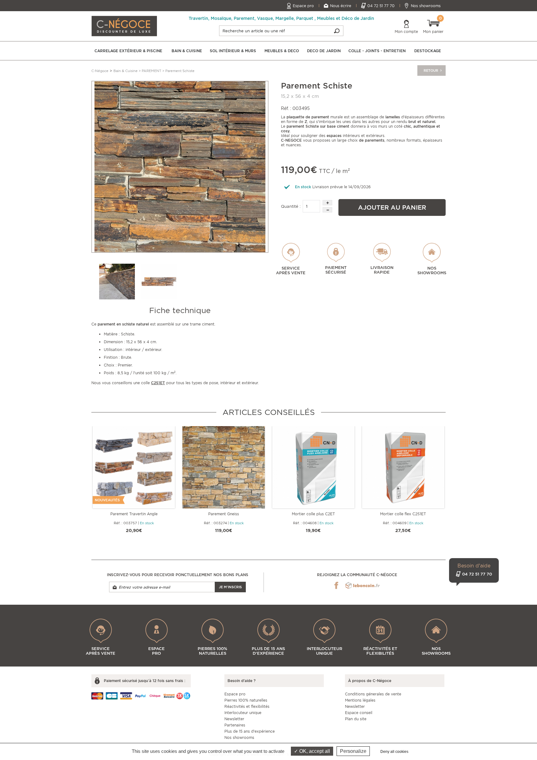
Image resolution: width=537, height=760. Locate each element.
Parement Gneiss (223, 514)
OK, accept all (314, 751)
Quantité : (291, 206)
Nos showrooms (426, 5)
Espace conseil (358, 712)
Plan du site (355, 719)
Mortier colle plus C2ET (313, 514)
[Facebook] (336, 585)
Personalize (353, 751)
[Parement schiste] (159, 281)
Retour (431, 70)
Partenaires (234, 725)
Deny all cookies (394, 751)
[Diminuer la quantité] (327, 209)
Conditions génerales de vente (373, 694)
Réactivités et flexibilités (246, 706)
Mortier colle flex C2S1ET (403, 514)
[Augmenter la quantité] (327, 202)
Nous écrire (340, 5)
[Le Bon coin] (362, 585)
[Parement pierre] (179, 166)
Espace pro (303, 5)
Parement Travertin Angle (134, 514)
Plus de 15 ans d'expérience (249, 731)
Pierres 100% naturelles (245, 700)
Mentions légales (360, 700)
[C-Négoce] (124, 25)
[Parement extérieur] (117, 281)
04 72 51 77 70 (381, 5)
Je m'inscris (230, 587)
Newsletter (234, 719)
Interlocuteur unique (242, 712)
